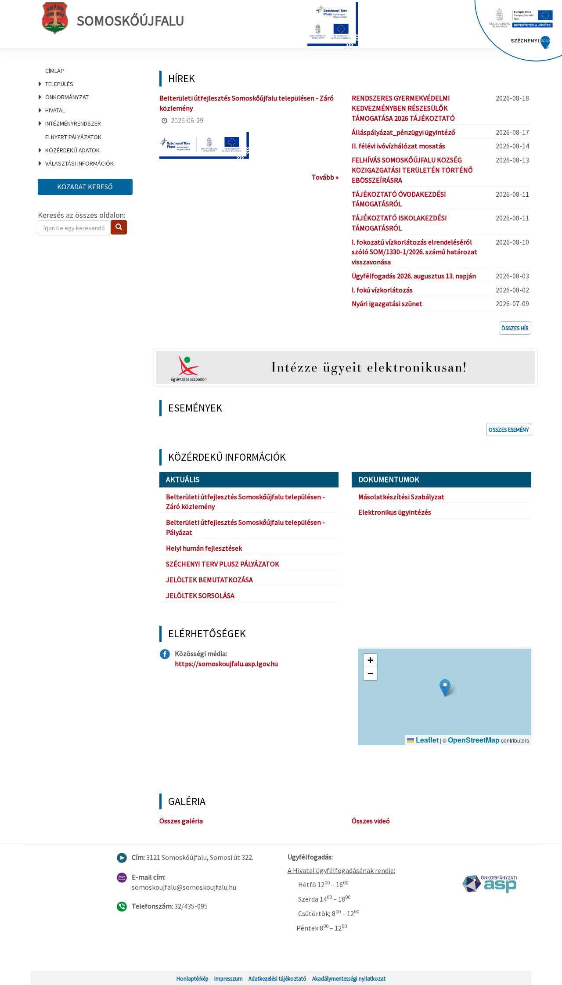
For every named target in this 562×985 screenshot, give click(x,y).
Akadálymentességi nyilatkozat (348, 978)
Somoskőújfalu (130, 20)
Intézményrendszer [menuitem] (73, 123)
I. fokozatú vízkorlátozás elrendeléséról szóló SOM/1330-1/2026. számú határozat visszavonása (414, 252)
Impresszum (228, 978)
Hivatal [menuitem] (55, 110)
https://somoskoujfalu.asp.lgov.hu (226, 663)
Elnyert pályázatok (73, 137)
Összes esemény (509, 429)
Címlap (54, 71)
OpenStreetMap (474, 740)
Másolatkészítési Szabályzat (401, 496)
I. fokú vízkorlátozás (382, 289)
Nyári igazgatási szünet (387, 303)
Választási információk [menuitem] (79, 163)
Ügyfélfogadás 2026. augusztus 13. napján (414, 275)
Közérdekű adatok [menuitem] (72, 150)
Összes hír (515, 328)
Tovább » (325, 177)
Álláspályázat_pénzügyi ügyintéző (403, 132)
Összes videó (371, 820)
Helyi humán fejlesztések (204, 548)
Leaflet (426, 740)
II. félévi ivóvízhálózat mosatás (398, 145)
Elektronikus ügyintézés (394, 512)
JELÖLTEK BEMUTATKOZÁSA (209, 579)
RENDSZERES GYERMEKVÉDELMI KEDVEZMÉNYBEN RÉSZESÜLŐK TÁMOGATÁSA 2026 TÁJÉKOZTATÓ (403, 108)
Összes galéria (181, 820)
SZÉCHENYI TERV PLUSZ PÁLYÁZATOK (222, 563)
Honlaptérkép (193, 978)
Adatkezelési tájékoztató (277, 978)
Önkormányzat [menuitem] (67, 97)
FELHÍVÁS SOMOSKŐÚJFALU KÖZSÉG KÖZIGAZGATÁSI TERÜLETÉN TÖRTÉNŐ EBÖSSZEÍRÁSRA (412, 169)
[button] (445, 688)
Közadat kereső (85, 186)
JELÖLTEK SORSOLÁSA (200, 595)
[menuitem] (87, 70)
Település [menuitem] (59, 84)
